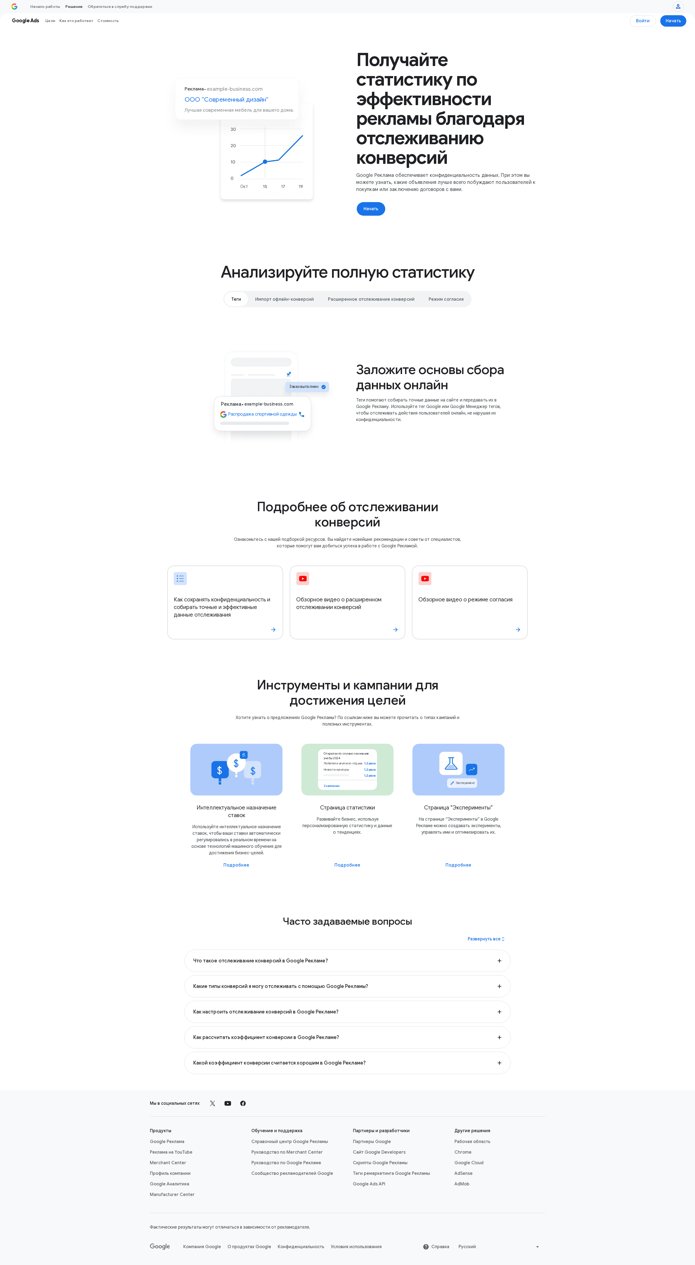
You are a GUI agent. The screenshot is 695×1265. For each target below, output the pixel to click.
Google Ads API (369, 1184)
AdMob (461, 1184)
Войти (643, 21)
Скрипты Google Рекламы (380, 1163)
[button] (348, 961)
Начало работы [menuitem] (45, 6)
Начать (673, 21)
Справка (440, 1247)
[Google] (160, 1247)
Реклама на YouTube (171, 1152)
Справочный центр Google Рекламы (289, 1141)
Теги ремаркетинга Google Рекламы (391, 1173)
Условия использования (356, 1247)
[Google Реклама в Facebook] (242, 1103)
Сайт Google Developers (379, 1152)
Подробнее (236, 865)
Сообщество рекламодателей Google (292, 1173)
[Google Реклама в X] (212, 1103)
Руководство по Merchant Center (287, 1152)
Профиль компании (170, 1173)
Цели (50, 20)
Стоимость (108, 20)
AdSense (463, 1173)
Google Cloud (469, 1163)
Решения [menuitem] (73, 6)
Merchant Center (168, 1163)
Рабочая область (472, 1141)
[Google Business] (14, 6)
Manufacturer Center (172, 1194)
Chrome (463, 1152)
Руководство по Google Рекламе (286, 1163)
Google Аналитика (169, 1184)
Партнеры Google (372, 1141)
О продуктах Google (249, 1247)
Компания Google (202, 1247)
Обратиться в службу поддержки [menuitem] (120, 6)
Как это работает (76, 20)
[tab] (236, 299)
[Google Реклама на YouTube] (227, 1103)
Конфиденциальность (301, 1247)
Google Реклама (167, 1141)
